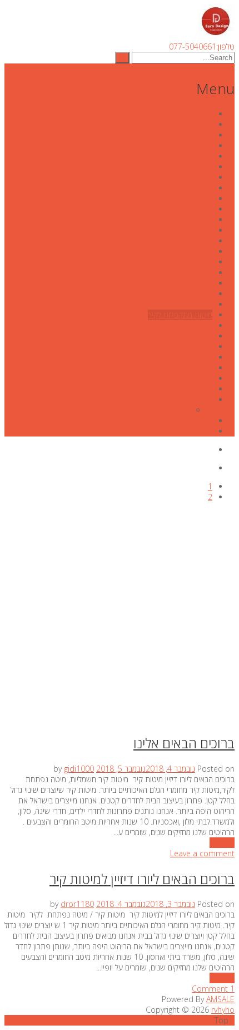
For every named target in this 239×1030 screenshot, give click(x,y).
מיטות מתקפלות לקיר (180, 315)
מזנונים (202, 188)
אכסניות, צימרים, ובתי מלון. (172, 135)
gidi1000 (79, 768)
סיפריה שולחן (170, 410)
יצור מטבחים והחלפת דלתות (169, 166)
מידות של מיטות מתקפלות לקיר (165, 209)
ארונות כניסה (192, 145)
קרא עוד (222, 842)
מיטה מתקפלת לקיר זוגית (174, 241)
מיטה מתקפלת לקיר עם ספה (168, 272)
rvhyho (223, 1009)
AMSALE (220, 999)
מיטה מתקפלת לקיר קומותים (169, 283)
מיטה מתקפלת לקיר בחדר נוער (165, 230)
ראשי (204, 114)
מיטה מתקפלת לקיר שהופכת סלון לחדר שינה (143, 293)
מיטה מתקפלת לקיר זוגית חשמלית (161, 251)
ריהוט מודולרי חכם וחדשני (173, 399)
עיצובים (201, 378)
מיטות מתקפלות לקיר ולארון (170, 325)
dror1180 (77, 904)
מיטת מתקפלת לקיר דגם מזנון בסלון (158, 346)
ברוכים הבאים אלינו (184, 743)
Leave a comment (202, 853)
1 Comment (213, 988)
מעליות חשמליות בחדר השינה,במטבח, (155, 357)
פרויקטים (198, 389)
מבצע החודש (192, 177)
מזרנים (202, 198)
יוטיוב (204, 156)
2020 (203, 124)
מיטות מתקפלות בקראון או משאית (160, 304)
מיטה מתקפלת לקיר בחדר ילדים (164, 219)
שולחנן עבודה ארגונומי (179, 431)
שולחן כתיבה (193, 420)
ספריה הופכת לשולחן (180, 367)
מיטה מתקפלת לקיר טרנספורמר (162, 262)
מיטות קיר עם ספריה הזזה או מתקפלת (154, 336)
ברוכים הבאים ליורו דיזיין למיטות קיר (142, 879)
